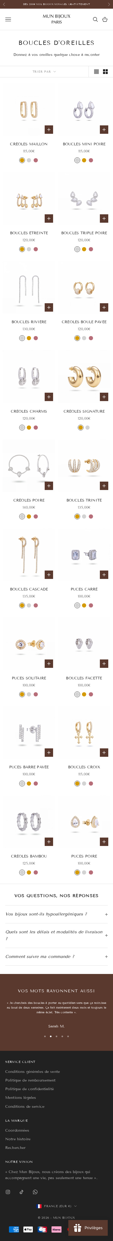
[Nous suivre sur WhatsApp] (35, 1192)
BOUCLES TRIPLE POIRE (84, 233)
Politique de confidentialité (29, 1089)
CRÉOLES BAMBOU (29, 856)
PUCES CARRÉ (84, 589)
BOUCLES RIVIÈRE (29, 322)
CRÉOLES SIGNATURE (84, 411)
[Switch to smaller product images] (105, 71)
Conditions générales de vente (32, 1071)
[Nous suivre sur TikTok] (21, 1192)
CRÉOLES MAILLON (29, 144)
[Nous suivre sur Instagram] (8, 1192)
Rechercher (15, 1148)
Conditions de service (24, 1106)
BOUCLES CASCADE (29, 589)
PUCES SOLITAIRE (29, 678)
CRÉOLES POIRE (28, 500)
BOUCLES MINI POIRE (84, 144)
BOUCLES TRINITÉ (84, 500)
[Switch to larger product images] (96, 71)
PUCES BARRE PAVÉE (29, 767)
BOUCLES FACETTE (84, 678)
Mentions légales (20, 1097)
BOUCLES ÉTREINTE (29, 233)
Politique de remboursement (30, 1080)
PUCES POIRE (84, 856)
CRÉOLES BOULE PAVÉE (84, 322)
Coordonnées (17, 1130)
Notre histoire (17, 1139)
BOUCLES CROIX (84, 767)
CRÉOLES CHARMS (29, 411)
